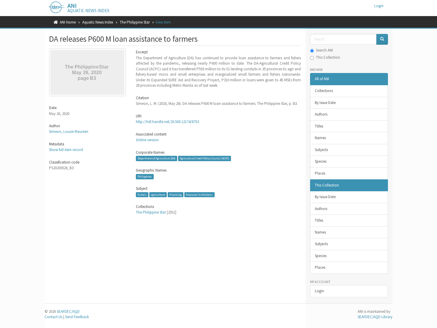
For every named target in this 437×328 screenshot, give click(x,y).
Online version (147, 139)
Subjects (321, 149)
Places (320, 173)
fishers (142, 195)
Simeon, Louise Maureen (68, 131)
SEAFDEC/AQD (68, 311)
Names (320, 137)
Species (320, 161)
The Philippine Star (135, 22)
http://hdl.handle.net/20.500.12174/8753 (167, 121)
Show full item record (66, 149)
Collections (324, 90)
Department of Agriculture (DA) (156, 158)
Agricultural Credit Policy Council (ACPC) (204, 158)
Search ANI (324, 50)
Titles (319, 126)
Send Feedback (77, 316)
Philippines (145, 176)
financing (175, 195)
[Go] (382, 39)
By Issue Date (325, 102)
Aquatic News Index (97, 22)
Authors (321, 114)
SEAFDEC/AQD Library (375, 316)
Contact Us (53, 316)
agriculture (158, 195)
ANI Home (68, 22)
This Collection (328, 57)
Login (319, 290)
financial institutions (199, 195)
